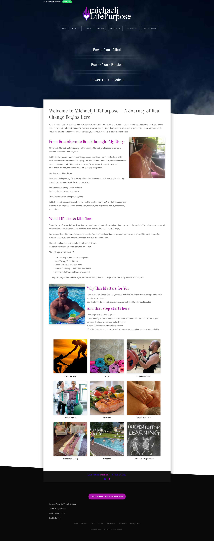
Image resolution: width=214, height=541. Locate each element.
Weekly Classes (150, 28)
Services (100, 28)
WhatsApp (68, 2)
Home (64, 28)
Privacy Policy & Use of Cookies (62, 504)
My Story (75, 28)
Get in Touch (115, 28)
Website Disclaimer (57, 513)
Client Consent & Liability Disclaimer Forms (107, 496)
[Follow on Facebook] (105, 479)
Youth (88, 28)
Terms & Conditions (57, 508)
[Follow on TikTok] (109, 479)
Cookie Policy (54, 518)
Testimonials (132, 28)
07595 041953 (56, 2)
